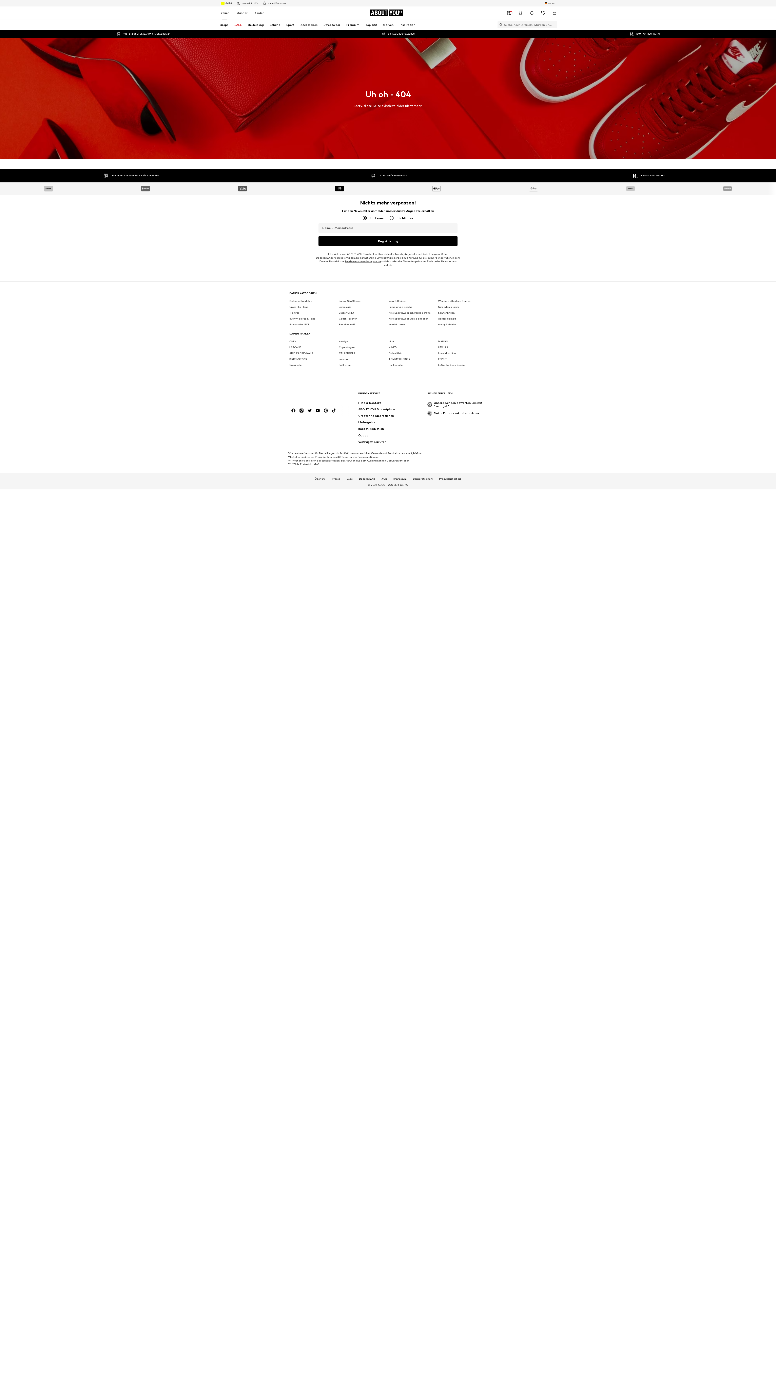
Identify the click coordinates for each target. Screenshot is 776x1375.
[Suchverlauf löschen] (554, 24)
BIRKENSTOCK (298, 359)
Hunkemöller (396, 364)
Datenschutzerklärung (330, 257)
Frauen (224, 13)
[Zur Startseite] (311, 395)
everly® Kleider (447, 324)
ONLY (292, 341)
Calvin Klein (395, 353)
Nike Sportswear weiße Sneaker (408, 318)
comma (343, 359)
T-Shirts (294, 312)
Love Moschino (447, 353)
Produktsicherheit (450, 478)
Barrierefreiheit (423, 478)
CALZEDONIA (347, 353)
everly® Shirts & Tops (302, 318)
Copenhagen (347, 347)
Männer (242, 13)
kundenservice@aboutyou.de (363, 261)
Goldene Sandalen (300, 301)
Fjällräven (345, 364)
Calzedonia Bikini (448, 306)
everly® (343, 341)
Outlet (228, 3)
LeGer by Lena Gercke (451, 364)
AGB (384, 478)
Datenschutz (367, 478)
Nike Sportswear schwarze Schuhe (410, 312)
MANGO (443, 341)
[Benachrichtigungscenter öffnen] (531, 13)
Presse (336, 478)
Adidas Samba (447, 318)
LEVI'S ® (443, 347)
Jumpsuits (345, 306)
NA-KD (393, 347)
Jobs (350, 478)
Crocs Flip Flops (298, 306)
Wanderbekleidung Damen (454, 301)
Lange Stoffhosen (350, 301)
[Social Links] (293, 410)
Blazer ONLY (346, 312)
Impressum (400, 478)
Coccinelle (295, 364)
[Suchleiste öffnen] (500, 24)
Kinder (259, 13)
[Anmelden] (520, 13)
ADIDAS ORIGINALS (301, 353)
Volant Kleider (397, 301)
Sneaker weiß (347, 324)
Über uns (320, 478)
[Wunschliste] (543, 13)
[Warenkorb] (554, 13)
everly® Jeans (397, 324)
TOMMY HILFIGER (399, 359)
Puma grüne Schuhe (400, 306)
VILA (391, 341)
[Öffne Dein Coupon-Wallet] (509, 13)
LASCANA (295, 347)
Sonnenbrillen (446, 312)
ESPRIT (442, 359)
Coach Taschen (348, 318)
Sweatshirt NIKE (299, 324)
